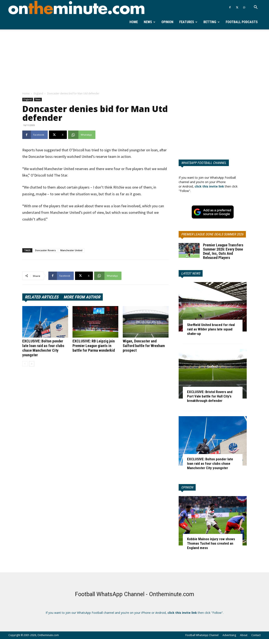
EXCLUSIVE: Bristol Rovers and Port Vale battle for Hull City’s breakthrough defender (209, 396)
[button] (256, 8)
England (38, 93)
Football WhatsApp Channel (202, 635)
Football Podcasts (242, 22)
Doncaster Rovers (45, 250)
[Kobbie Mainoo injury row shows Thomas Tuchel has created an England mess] (213, 520)
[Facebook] (230, 7)
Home (133, 22)
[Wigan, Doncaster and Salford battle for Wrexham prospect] (146, 322)
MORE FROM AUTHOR (81, 297)
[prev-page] (25, 363)
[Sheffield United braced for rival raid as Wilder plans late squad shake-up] (213, 306)
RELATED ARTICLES (41, 297)
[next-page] (31, 363)
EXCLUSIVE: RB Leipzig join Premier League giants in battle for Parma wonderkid (94, 346)
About (243, 635)
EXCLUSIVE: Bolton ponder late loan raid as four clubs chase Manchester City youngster (43, 348)
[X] (237, 7)
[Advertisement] (134, 60)
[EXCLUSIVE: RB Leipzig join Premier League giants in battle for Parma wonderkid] (95, 322)
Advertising (229, 635)
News (148, 22)
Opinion (167, 22)
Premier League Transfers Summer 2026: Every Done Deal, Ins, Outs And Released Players (223, 251)
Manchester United (71, 250)
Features (186, 22)
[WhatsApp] (244, 7)
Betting (209, 22)
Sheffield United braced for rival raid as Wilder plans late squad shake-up (211, 329)
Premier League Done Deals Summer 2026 (212, 234)
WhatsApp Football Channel (203, 163)
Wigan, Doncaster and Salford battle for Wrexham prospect (144, 346)
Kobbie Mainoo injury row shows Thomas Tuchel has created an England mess (211, 543)
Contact (256, 635)
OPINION (187, 487)
